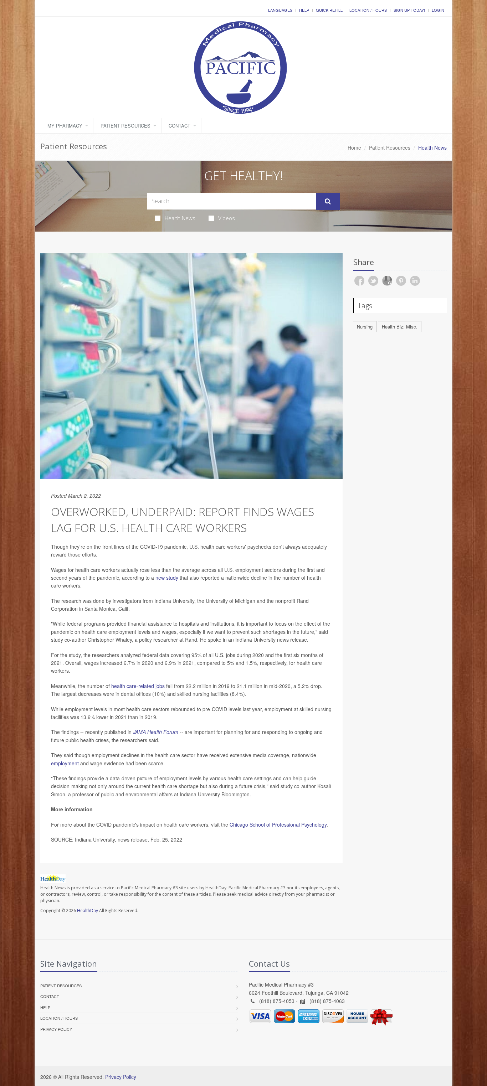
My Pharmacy (64, 125)
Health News (180, 218)
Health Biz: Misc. (399, 326)
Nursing (365, 326)
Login (438, 10)
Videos (226, 218)
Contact (179, 125)
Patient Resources (125, 125)
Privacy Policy (56, 1029)
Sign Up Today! (409, 10)
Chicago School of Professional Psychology (278, 824)
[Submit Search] (328, 201)
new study (166, 577)
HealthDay (87, 910)
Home (354, 147)
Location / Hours (368, 10)
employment (65, 763)
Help (304, 10)
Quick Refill (329, 10)
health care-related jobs (138, 685)
